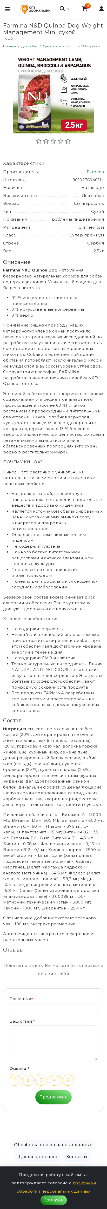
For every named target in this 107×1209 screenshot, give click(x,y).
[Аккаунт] (101, 9)
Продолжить (53, 1097)
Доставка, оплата (37, 1156)
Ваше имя (21, 998)
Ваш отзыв (22, 1021)
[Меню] (7, 9)
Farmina (95, 171)
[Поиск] (64, 9)
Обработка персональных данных (53, 1144)
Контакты (77, 1156)
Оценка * (19, 1068)
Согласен (54, 1200)
